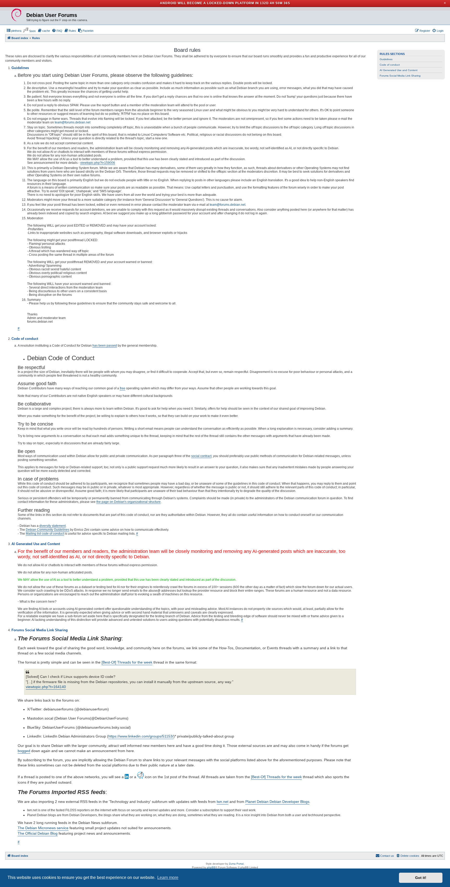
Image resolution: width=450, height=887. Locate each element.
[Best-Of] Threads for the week (127, 662)
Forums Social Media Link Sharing (400, 75)
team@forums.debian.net (72, 122)
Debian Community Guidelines (47, 530)
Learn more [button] (167, 877)
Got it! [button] (420, 878)
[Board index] (16, 15)
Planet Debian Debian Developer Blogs (277, 801)
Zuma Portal (236, 863)
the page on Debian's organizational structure (128, 502)
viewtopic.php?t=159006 (97, 163)
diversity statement (52, 526)
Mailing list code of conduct (45, 533)
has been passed (104, 345)
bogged (24, 751)
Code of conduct (390, 64)
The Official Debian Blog (38, 833)
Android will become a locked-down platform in (209, 3)
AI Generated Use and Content (398, 70)
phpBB (211, 867)
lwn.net (222, 801)
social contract (201, 456)
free (122, 388)
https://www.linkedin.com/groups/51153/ (140, 736)
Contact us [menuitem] (387, 855)
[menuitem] (14, 31)
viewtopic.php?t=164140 (46, 687)
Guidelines (386, 59)
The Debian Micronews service (43, 828)
